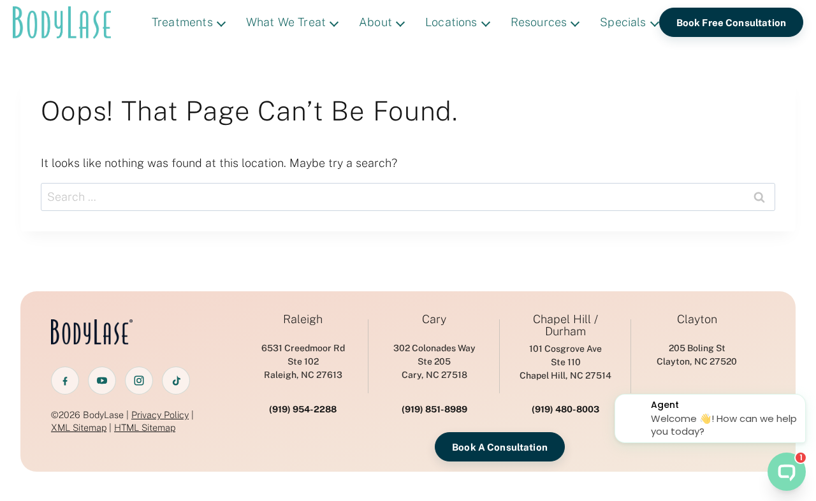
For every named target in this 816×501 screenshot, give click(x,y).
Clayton (697, 319)
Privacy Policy (160, 414)
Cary (434, 319)
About (375, 22)
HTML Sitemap (144, 427)
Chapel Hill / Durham (565, 325)
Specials (623, 22)
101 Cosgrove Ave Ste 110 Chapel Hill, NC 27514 (565, 362)
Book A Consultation (500, 447)
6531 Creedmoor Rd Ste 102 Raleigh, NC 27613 (303, 361)
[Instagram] (139, 381)
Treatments (182, 22)
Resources (539, 22)
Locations (451, 22)
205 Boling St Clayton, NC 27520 (697, 355)
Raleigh (303, 319)
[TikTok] (176, 381)
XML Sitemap (78, 427)
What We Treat (286, 22)
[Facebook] (65, 381)
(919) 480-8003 (565, 409)
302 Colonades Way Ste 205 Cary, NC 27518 (434, 361)
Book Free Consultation (731, 22)
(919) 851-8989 (434, 409)
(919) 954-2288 (303, 409)
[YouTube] (102, 381)
